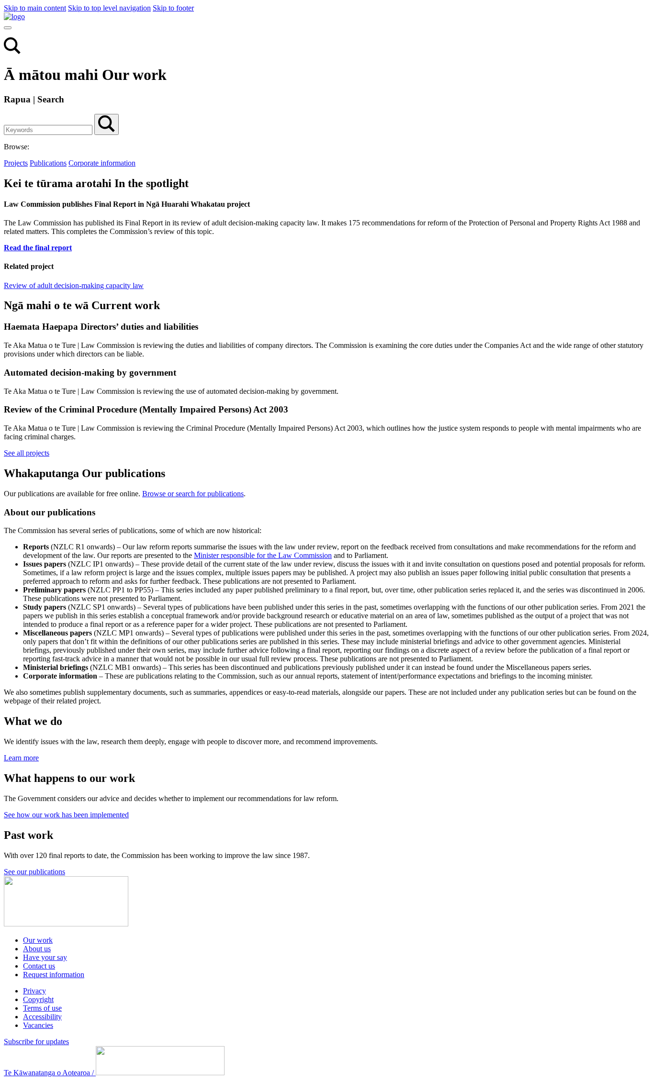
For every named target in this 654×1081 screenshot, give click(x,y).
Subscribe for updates (36, 1041)
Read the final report (38, 248)
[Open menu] (7, 27)
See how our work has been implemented (66, 815)
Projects (16, 163)
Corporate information (101, 163)
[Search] (12, 51)
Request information (53, 974)
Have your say (45, 957)
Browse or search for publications (193, 494)
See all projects (26, 453)
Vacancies (38, 1025)
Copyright (38, 999)
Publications (48, 163)
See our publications (34, 872)
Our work (38, 940)
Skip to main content (35, 8)
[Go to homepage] (66, 924)
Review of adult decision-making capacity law (74, 285)
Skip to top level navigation (109, 8)
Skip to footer (173, 8)
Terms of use (42, 1008)
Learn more (21, 758)
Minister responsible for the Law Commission (263, 555)
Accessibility (42, 1017)
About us (37, 949)
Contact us (39, 966)
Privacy (34, 991)
